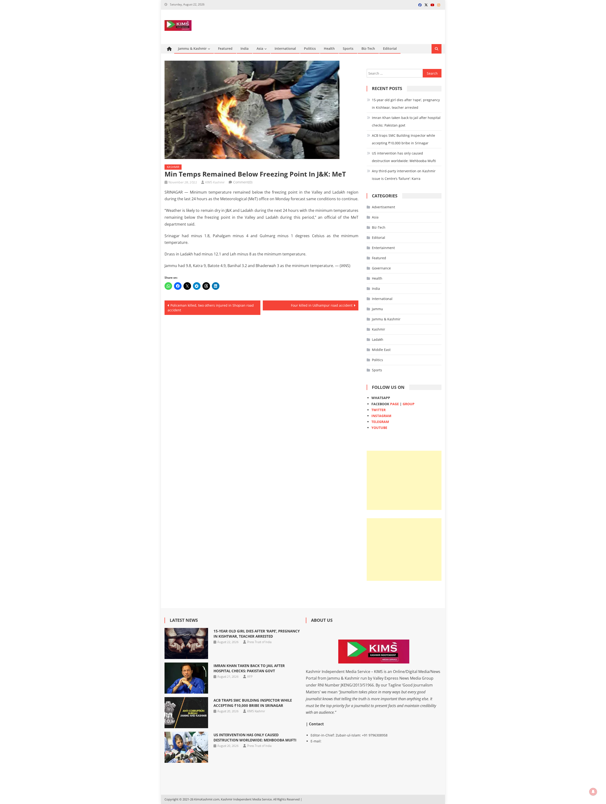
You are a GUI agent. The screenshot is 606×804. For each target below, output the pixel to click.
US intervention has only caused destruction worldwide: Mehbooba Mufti (404, 157)
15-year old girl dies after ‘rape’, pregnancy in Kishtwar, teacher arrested (406, 104)
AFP (249, 676)
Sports (348, 48)
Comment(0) (242, 182)
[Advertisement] (404, 480)
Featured (225, 48)
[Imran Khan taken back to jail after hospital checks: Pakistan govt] (186, 678)
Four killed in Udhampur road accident (321, 305)
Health (329, 48)
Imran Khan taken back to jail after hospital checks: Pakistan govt (406, 121)
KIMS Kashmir (215, 182)
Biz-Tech (368, 48)
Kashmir (173, 167)
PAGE (394, 404)
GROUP (408, 404)
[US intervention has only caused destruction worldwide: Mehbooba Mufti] (186, 747)
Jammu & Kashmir (192, 48)
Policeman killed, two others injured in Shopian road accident (211, 307)
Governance (381, 268)
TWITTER (378, 410)
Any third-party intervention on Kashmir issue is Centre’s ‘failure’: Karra (404, 175)
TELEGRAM (380, 421)
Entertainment (383, 247)
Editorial (390, 48)
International (285, 48)
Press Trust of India (259, 642)
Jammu (377, 309)
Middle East (381, 349)
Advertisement (383, 207)
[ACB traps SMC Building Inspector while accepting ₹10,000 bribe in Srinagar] (186, 712)
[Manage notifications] (593, 791)
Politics (310, 48)
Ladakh (377, 339)
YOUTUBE (379, 427)
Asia (260, 48)
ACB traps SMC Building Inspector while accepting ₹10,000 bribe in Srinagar (403, 139)
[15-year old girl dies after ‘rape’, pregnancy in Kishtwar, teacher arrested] (186, 643)
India (245, 48)
